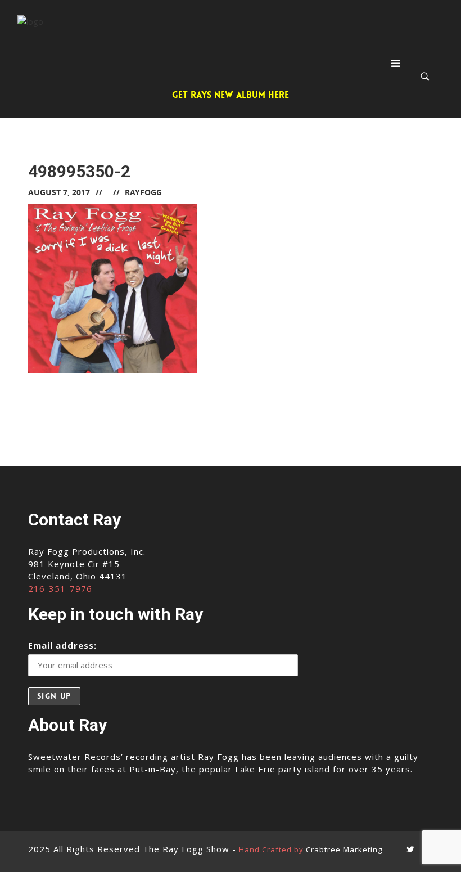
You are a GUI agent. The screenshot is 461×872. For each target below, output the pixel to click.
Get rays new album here (230, 95)
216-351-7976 (60, 588)
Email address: (62, 645)
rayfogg (143, 192)
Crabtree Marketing (344, 849)
